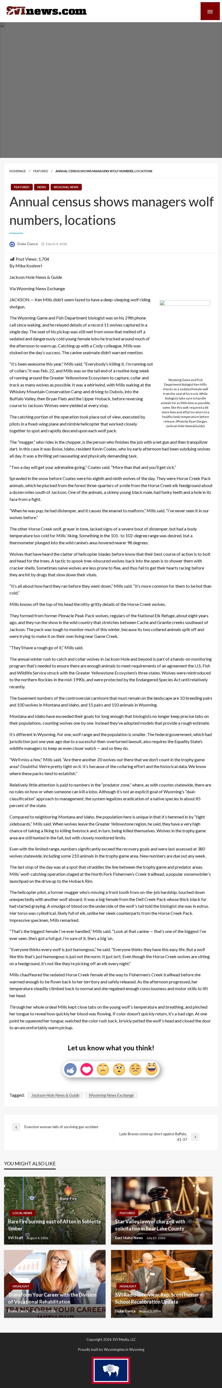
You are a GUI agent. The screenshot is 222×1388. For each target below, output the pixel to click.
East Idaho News (129, 1238)
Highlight (21, 1286)
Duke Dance (28, 244)
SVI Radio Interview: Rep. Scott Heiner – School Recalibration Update (158, 1298)
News (41, 187)
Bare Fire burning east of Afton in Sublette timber (54, 1225)
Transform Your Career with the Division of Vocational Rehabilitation (52, 1298)
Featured (40, 171)
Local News (22, 1213)
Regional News (66, 187)
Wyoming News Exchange (111, 1095)
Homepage (17, 171)
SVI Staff (16, 1238)
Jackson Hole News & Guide (55, 1095)
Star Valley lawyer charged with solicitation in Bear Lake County (150, 1225)
